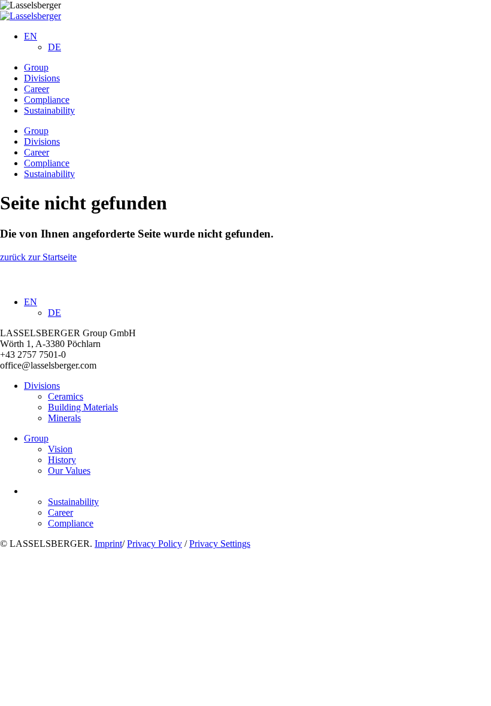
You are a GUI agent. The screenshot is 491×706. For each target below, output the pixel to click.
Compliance (46, 100)
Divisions (42, 78)
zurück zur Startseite (38, 257)
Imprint (108, 543)
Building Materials (83, 407)
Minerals (64, 418)
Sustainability (49, 110)
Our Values (69, 470)
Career (36, 89)
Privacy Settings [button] (219, 543)
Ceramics (65, 396)
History (62, 460)
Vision (60, 449)
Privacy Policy (154, 543)
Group (36, 67)
